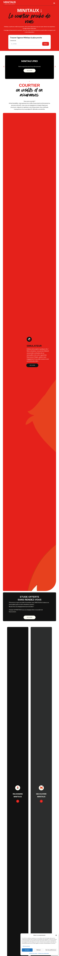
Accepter (27, 950)
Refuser (39, 950)
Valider (45, 43)
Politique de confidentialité (43, 953)
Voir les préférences (50, 950)
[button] (56, 935)
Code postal (13, 40)
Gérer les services (26, 946)
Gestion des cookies (33, 953)
